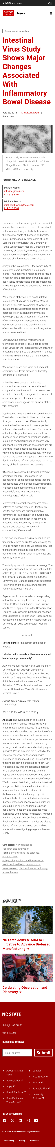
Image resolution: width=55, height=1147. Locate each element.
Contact (37, 1070)
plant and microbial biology (33, 868)
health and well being (13, 864)
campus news (9, 856)
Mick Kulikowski (30, 112)
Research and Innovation (15, 848)
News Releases (24, 844)
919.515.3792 (11, 194)
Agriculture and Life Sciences (24, 852)
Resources (34, 1141)
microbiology (33, 864)
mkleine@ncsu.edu (14, 191)
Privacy (22, 1141)
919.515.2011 (9, 1032)
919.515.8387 (11, 208)
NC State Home (13, 3)
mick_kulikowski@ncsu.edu (19, 205)
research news (10, 872)
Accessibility (9, 1141)
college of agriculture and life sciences (22, 860)
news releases (10, 868)
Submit (43, 1052)
